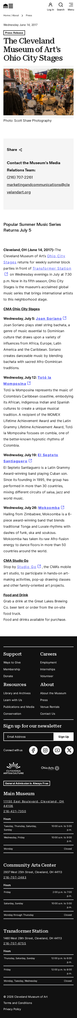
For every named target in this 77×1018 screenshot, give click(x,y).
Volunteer (46, 676)
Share (12, 150)
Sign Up (63, 736)
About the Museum (53, 693)
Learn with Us (12, 700)
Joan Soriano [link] (51, 318)
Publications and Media (18, 706)
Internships (47, 669)
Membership (11, 669)
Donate (8, 676)
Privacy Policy (12, 1009)
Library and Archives (17, 693)
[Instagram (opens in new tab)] (45, 750)
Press (29, 15)
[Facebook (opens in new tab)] (33, 750)
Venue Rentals (49, 706)
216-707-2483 (14, 877)
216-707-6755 (14, 943)
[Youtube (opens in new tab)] (57, 750)
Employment (48, 662)
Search (61, 9)
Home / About (11, 15)
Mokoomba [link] (51, 507)
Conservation (12, 713)
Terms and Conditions (17, 1003)
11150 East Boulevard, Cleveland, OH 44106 (33, 804)
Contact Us (47, 713)
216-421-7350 (14, 811)
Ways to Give (12, 662)
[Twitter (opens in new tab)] (69, 750)
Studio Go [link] (26, 567)
